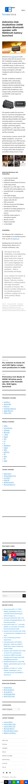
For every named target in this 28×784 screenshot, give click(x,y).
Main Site (5, 740)
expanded (14, 57)
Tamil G (4, 304)
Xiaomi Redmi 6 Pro (10, 476)
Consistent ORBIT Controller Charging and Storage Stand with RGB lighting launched (14, 657)
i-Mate (6, 434)
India (3, 305)
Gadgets (4, 748)
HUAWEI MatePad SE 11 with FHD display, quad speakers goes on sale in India (14, 664)
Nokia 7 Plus (7, 413)
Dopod (6, 437)
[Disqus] (14, 335)
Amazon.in (16, 238)
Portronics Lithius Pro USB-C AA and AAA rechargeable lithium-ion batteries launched (14, 620)
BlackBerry (7, 445)
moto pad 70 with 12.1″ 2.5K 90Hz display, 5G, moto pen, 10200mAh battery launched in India (14, 627)
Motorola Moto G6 (9, 484)
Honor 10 (6, 406)
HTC (5, 439)
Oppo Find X (7, 474)
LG (4, 441)
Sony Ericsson (8, 428)
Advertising (5, 759)
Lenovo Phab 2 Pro (9, 726)
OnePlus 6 (7, 402)
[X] (6, 782)
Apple (5, 461)
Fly (5, 458)
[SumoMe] (26, 782)
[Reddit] (22, 782)
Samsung (6, 430)
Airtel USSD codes (9, 696)
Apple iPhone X (8, 411)
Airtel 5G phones (9, 690)
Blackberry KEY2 (9, 482)
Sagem (6, 448)
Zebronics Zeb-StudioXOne (19, 310)
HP (5, 454)
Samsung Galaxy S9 (10, 408)
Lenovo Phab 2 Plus (10, 724)
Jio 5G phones (8, 692)
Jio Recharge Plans (9, 694)
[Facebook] (10, 782)
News (6, 305)
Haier (5, 450)
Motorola (6, 432)
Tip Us (4, 767)
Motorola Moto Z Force (11, 731)
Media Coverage (7, 755)
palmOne (6, 452)
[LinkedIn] (18, 782)
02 (4, 443)
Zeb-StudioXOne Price (12, 307)
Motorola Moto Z (9, 728)
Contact (4, 763)
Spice (5, 456)
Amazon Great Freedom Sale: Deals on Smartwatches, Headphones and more (15, 633)
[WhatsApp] (14, 782)
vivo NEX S (7, 478)
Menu (23, 10)
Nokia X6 (6, 480)
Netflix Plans (8, 687)
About (4, 752)
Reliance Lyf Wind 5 (10, 733)
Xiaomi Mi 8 (7, 404)
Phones (4, 744)
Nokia (5, 426)
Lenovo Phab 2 (8, 722)
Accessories (20, 304)
